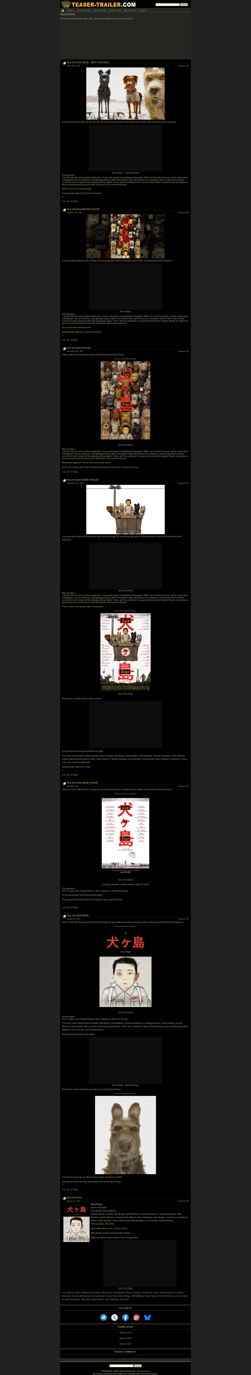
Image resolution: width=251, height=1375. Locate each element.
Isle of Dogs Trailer (118, 1228)
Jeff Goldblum (137, 1296)
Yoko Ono (124, 1299)
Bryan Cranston (133, 1292)
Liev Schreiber (181, 1296)
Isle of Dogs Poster (79, 348)
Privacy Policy (143, 1371)
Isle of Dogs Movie (78, 915)
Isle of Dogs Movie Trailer (83, 480)
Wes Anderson (112, 1299)
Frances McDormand (81, 1296)
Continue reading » (130, 467)
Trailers (70, 10)
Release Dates (84, 10)
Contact (142, 10)
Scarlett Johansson (71, 1299)
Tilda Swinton (97, 1299)
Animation (96, 1292)
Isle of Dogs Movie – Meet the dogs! (88, 62)
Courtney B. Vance (150, 1292)
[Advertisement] (125, 40)
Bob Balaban (119, 1292)
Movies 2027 (130, 10)
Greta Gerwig (98, 1296)
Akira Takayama (82, 1292)
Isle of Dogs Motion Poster (83, 209)
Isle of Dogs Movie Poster (82, 783)
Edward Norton (167, 1292)
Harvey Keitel (111, 1296)
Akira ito (70, 1292)
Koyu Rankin (151, 1296)
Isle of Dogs (72, 201)
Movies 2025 (100, 10)
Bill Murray (107, 1292)
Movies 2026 (115, 10)
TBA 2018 (85, 1299)
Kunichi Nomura (165, 1296)
